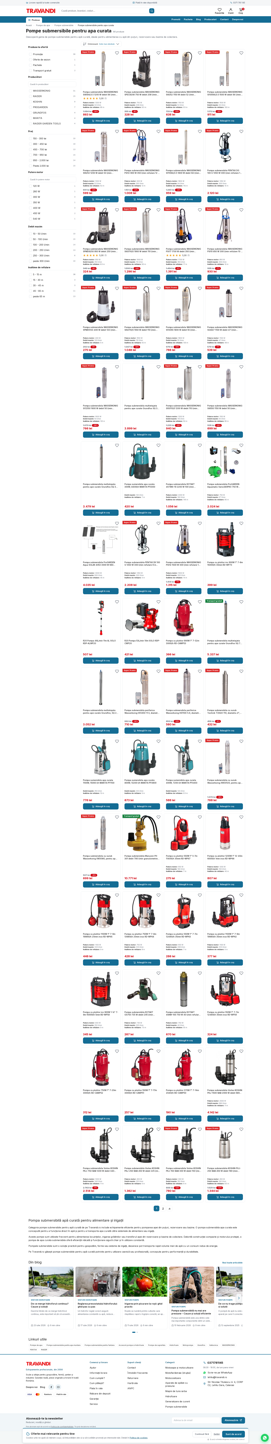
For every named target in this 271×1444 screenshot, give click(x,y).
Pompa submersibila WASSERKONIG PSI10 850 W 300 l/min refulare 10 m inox (224, 250)
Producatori (210, 19)
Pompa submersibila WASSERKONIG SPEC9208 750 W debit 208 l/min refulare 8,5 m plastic (141, 93)
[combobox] (107, 11)
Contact (224, 19)
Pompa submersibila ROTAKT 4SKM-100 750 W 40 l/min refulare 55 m (183, 1013)
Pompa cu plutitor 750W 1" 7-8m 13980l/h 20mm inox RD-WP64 (140, 935)
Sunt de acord (233, 1434)
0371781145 (215, 1362)
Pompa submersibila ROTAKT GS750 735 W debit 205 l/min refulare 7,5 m (138, 1013)
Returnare (132, 1378)
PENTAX (33, 1350)
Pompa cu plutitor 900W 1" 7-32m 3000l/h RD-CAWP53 (182, 642)
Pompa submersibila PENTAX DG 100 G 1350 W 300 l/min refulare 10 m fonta (224, 172)
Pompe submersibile (63, 25)
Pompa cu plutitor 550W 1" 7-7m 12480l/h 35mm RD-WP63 (181, 935)
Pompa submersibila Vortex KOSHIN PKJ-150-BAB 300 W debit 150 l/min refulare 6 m (183, 1169)
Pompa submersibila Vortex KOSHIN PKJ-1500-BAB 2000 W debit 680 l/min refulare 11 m (224, 1091)
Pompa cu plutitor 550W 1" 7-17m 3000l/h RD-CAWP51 (140, 1091)
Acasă (29, 25)
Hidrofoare (174, 1345)
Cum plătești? (97, 1383)
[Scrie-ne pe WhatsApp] (265, 1438)
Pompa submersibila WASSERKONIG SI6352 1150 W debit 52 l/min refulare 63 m (183, 93)
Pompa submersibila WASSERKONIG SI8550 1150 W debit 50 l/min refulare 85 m (224, 407)
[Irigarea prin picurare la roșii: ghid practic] (144, 1282)
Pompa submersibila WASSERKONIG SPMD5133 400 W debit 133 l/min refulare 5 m (100, 328)
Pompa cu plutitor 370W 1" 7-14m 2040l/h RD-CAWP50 (182, 1091)
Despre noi (237, 19)
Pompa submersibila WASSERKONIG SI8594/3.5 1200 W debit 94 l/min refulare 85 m (100, 93)
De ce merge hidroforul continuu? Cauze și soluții (50, 1305)
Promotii (175, 19)
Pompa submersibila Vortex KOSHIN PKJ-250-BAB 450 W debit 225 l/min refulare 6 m (142, 1169)
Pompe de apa (43, 25)
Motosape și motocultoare (179, 1367)
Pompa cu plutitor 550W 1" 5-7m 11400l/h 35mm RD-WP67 (181, 857)
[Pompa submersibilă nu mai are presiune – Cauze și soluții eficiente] (191, 1285)
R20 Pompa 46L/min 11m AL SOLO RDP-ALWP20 (99, 642)
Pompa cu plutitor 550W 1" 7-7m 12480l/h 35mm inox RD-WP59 (223, 1013)
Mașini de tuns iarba (176, 1391)
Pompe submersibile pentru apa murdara (63, 1345)
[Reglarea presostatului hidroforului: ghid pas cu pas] (98, 1282)
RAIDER (44, 1350)
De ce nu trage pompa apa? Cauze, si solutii (238, 1305)
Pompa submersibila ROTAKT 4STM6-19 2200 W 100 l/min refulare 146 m (180, 485)
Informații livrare (98, 1372)
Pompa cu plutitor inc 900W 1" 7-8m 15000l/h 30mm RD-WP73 (225, 563)
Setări (217, 1434)
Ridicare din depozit (100, 1393)
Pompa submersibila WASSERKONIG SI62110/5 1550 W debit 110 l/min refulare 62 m (141, 328)
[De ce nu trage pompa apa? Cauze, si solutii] (238, 1282)
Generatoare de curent (177, 1401)
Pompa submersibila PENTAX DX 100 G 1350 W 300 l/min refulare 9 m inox (142, 563)
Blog (198, 19)
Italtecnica (213, 1345)
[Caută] (151, 10)
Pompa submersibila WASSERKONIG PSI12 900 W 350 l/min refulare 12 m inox (142, 172)
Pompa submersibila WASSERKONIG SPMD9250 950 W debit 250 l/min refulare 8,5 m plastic (100, 250)
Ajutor (93, 1367)
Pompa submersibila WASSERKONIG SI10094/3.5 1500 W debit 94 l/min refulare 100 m (224, 93)
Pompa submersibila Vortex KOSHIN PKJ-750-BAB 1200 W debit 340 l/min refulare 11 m (100, 1169)
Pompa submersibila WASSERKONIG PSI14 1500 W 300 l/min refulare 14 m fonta (183, 563)
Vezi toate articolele (232, 1262)
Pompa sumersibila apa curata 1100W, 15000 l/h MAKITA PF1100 (98, 781)
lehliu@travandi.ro (217, 1377)
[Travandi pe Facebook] (51, 1387)
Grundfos (201, 1345)
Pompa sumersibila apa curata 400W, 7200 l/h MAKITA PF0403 (181, 781)
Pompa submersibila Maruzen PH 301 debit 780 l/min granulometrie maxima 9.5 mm (141, 857)
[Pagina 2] (137, 1332)
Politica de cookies (138, 1438)
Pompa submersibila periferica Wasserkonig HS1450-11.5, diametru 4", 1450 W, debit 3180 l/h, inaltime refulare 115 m (141, 711)
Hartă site (132, 1383)
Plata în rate (96, 1388)
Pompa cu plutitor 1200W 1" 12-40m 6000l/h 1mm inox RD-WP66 (224, 857)
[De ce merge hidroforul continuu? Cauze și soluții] (51, 1282)
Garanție (94, 1398)
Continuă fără (202, 1434)
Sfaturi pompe (132, 1300)
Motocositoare (173, 1378)
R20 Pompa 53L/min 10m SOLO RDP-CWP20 (142, 642)
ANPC (130, 1388)
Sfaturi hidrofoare (40, 1300)
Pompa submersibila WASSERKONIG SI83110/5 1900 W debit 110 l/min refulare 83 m (141, 250)
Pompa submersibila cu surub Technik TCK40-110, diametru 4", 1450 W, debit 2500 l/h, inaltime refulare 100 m (223, 711)
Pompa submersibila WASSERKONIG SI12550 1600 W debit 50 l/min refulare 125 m (100, 407)
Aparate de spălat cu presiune (176, 1384)
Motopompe (188, 1345)
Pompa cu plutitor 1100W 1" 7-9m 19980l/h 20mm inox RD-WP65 (99, 935)
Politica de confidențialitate (62, 1427)
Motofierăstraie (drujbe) (178, 1372)
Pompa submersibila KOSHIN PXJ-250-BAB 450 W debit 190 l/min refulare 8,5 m (224, 1169)
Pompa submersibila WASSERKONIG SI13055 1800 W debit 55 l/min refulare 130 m (183, 328)
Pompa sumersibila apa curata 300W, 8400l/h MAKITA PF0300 (139, 485)
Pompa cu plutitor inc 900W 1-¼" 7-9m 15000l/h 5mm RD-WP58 (100, 1013)
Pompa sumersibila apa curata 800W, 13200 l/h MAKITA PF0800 (140, 781)
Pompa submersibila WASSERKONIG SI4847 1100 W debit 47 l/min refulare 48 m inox (224, 328)
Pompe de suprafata (156, 1345)
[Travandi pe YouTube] (58, 1387)
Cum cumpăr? (97, 1378)
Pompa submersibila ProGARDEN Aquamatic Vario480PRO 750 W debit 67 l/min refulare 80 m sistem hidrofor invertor (224, 485)
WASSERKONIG (228, 1345)
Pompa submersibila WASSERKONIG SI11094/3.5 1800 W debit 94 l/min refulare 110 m (183, 172)
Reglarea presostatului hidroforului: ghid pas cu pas (97, 1305)
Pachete (188, 19)
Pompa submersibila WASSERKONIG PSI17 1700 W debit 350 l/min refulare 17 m (183, 250)
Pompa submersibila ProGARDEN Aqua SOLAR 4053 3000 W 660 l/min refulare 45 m (99, 563)
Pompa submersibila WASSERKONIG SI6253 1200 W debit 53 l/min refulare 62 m (100, 172)
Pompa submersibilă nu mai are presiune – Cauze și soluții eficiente (191, 1312)
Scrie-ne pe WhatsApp (220, 1372)
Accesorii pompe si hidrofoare (131, 1345)
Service (94, 1404)
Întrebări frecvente (137, 1372)
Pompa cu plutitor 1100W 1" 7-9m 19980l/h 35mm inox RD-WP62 (223, 935)
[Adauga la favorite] (117, 52)
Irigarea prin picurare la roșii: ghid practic (143, 1305)
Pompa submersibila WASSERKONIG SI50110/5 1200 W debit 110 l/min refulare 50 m (183, 407)
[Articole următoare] (238, 1298)
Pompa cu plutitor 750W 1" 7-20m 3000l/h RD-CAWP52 (99, 1091)
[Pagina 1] (134, 1332)
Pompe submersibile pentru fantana (99, 1345)
